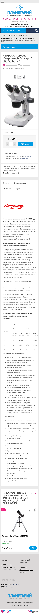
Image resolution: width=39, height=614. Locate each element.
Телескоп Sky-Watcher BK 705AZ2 (15, 536)
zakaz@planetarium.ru (20, 24)
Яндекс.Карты (6, 584)
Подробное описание (10, 173)
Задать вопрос (24, 65)
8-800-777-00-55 (10, 18)
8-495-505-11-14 (28, 18)
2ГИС (3, 587)
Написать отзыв (11, 65)
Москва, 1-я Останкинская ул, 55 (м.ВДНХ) (20, 26)
